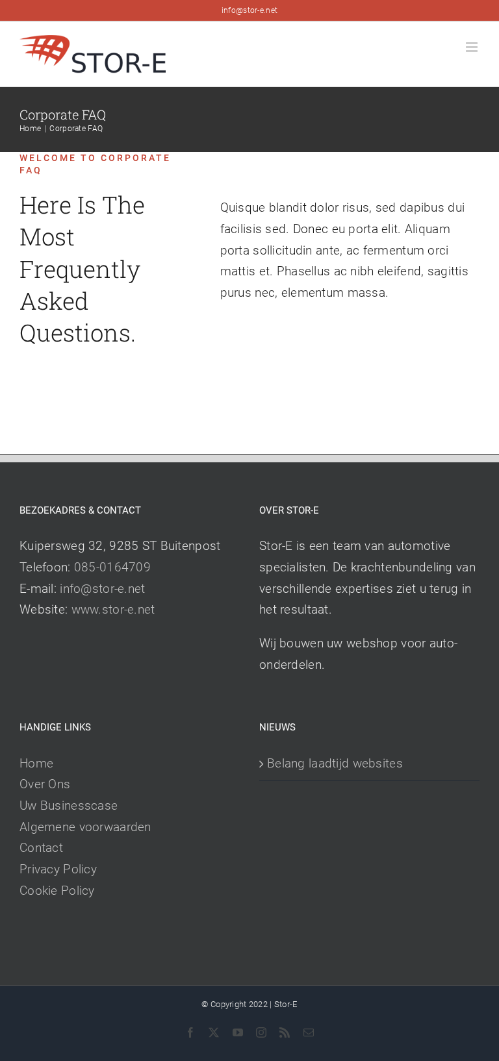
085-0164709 (112, 567)
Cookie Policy (57, 890)
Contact (41, 847)
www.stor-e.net (113, 609)
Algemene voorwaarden (85, 826)
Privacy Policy (58, 869)
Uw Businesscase (68, 805)
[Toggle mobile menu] (473, 47)
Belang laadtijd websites (335, 763)
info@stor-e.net (249, 10)
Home (36, 763)
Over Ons (44, 784)
